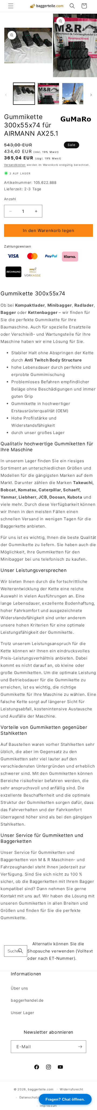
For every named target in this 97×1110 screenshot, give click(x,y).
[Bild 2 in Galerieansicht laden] (48, 93)
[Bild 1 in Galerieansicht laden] (24, 93)
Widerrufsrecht (71, 1089)
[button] (11, 6)
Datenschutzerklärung (36, 1097)
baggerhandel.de (27, 1000)
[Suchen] (20, 951)
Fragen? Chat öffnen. (65, 1099)
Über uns (19, 988)
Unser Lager (22, 1012)
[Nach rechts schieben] (91, 95)
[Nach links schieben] (6, 95)
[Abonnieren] (80, 1046)
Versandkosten (15, 164)
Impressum (48, 1106)
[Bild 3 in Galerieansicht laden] (73, 93)
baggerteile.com (41, 1089)
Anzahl (10, 199)
